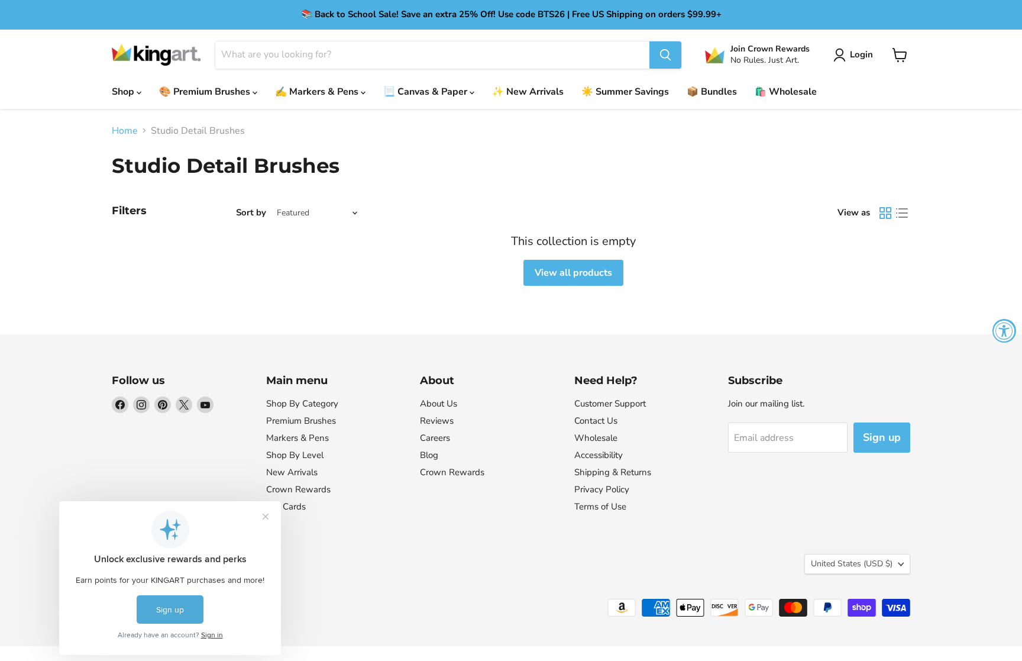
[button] (855, 55)
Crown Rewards (298, 489)
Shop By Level (295, 455)
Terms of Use (600, 506)
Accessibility (598, 455)
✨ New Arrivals (528, 91)
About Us (438, 404)
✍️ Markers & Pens (318, 91)
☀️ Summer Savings (625, 91)
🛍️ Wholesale (786, 91)
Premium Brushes (301, 421)
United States (851, 563)
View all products (573, 272)
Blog (429, 455)
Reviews (437, 421)
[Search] (665, 55)
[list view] (902, 213)
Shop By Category (302, 404)
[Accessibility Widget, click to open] (1004, 331)
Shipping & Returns (612, 472)
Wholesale (595, 438)
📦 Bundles (712, 91)
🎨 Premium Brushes (206, 91)
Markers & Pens (297, 438)
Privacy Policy (601, 489)
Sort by (251, 213)
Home (125, 130)
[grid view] (885, 213)
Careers (435, 438)
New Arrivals (292, 472)
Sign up (882, 437)
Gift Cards (286, 506)
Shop (124, 91)
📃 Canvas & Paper (426, 91)
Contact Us (595, 421)
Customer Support (610, 404)
